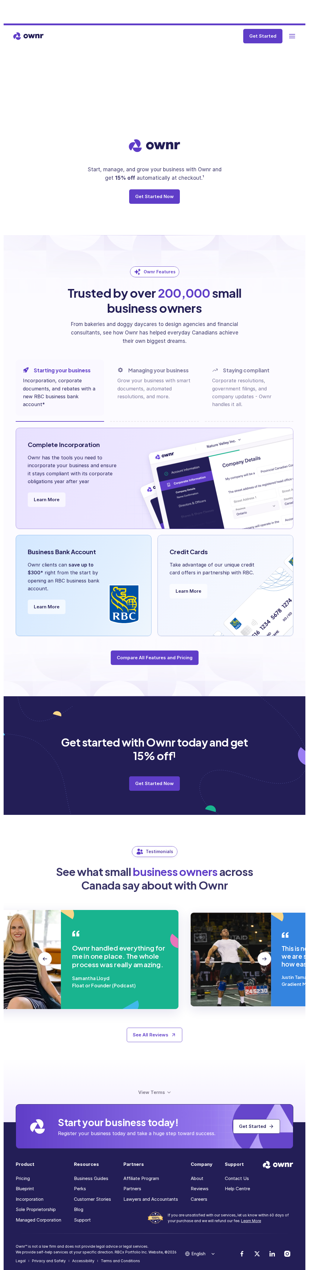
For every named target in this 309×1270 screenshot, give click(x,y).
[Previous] (45, 959)
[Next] (264, 959)
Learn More (251, 1221)
